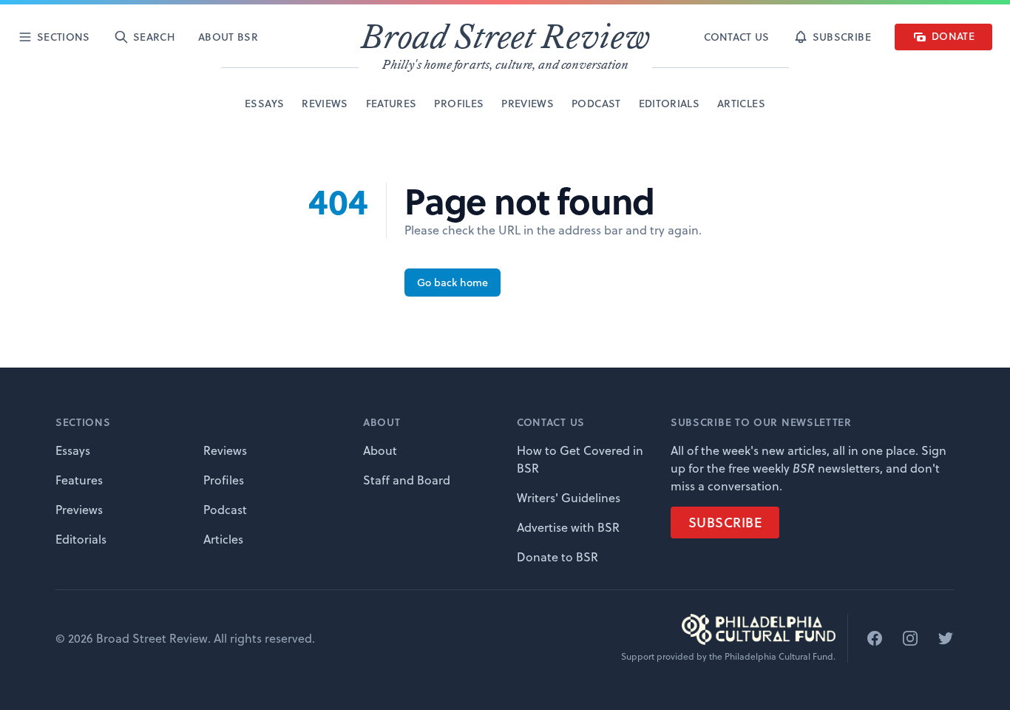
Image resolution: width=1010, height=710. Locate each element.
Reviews (225, 450)
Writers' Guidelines (568, 498)
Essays (72, 450)
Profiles (223, 480)
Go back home (452, 282)
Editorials (80, 539)
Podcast (225, 509)
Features (79, 480)
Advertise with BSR (568, 527)
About (380, 450)
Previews (79, 509)
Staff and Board (406, 480)
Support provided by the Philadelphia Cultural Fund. (728, 657)
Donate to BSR (557, 557)
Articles (223, 539)
